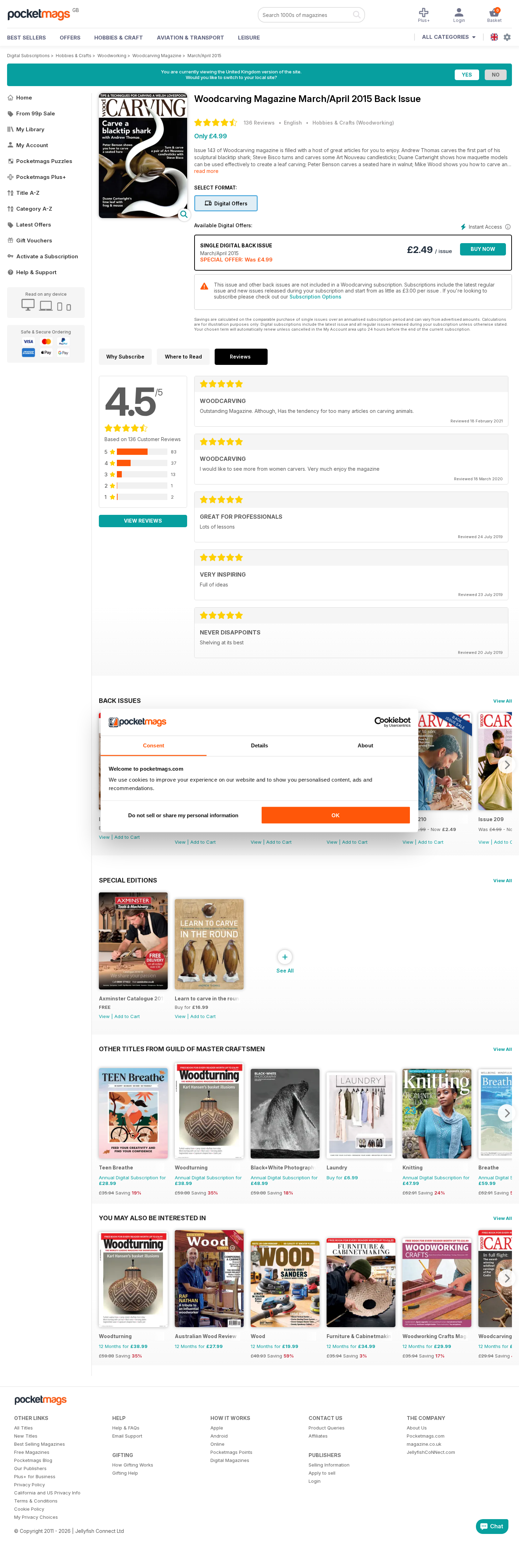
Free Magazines (31, 1452)
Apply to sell (322, 1473)
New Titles (25, 1436)
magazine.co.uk (424, 1444)
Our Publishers (30, 1468)
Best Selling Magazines (39, 1444)
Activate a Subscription (47, 256)
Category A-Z (34, 208)
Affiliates (318, 1436)
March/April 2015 (204, 55)
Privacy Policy (29, 1484)
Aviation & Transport (190, 37)
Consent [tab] (153, 745)
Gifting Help (125, 1473)
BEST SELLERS (26, 37)
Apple (216, 1428)
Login (315, 1481)
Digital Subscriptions (28, 55)
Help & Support (36, 272)
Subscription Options (315, 297)
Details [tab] (259, 745)
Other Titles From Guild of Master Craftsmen (182, 1048)
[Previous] (104, 1113)
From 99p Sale (35, 113)
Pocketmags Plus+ (41, 177)
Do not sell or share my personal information (183, 815)
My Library (30, 129)
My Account (32, 145)
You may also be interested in (152, 1217)
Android (219, 1436)
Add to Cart (127, 837)
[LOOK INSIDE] (143, 216)
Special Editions (128, 880)
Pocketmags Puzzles (44, 161)
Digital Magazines (229, 1460)
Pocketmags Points (231, 1452)
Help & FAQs (125, 1428)
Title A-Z (28, 192)
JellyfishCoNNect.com (431, 1452)
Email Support (127, 1436)
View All (502, 701)
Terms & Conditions (36, 1501)
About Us (417, 1428)
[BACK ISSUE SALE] (436, 808)
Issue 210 (414, 819)
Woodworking (111, 55)
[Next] (506, 764)
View (104, 837)
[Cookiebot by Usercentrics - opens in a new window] (380, 722)
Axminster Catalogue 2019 (131, 998)
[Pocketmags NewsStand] (42, 14)
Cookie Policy (29, 1509)
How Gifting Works (132, 1465)
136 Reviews (259, 123)
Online (217, 1444)
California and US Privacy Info (47, 1492)
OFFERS (70, 37)
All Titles (23, 1428)
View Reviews (143, 521)
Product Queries (327, 1428)
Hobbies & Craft (118, 37)
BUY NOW (483, 249)
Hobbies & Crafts (73, 55)
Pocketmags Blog (33, 1460)
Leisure (249, 37)
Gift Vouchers (34, 240)
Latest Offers (33, 224)
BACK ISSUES (120, 700)
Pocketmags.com (426, 1436)
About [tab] (365, 745)
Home (24, 97)
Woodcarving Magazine (156, 55)
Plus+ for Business (34, 1476)
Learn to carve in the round (207, 998)
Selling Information (329, 1465)
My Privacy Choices (36, 1517)
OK (336, 815)
